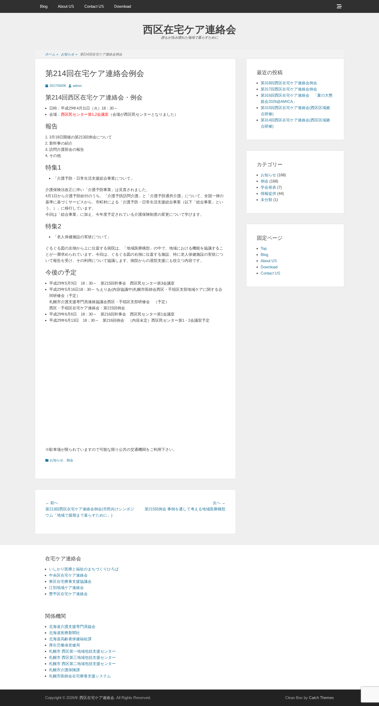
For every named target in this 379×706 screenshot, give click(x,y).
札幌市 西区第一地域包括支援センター (82, 651)
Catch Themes (321, 697)
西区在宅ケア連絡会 (189, 29)
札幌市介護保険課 (64, 670)
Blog (43, 6)
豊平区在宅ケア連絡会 (68, 594)
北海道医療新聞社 (64, 632)
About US (66, 6)
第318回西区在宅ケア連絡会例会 (289, 83)
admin (77, 86)
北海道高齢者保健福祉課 (70, 639)
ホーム (51, 54)
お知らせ (69, 54)
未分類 (266, 199)
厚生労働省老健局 (64, 645)
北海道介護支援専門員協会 (72, 626)
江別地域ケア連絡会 (66, 587)
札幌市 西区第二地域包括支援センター (82, 663)
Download (122, 6)
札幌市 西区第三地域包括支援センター (82, 657)
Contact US (94, 6)
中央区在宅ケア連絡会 (68, 575)
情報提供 (268, 193)
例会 (70, 460)
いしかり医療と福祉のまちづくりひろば (84, 569)
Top (264, 248)
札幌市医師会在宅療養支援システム (80, 676)
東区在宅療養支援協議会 (70, 581)
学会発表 (268, 187)
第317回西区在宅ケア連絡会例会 (289, 89)
